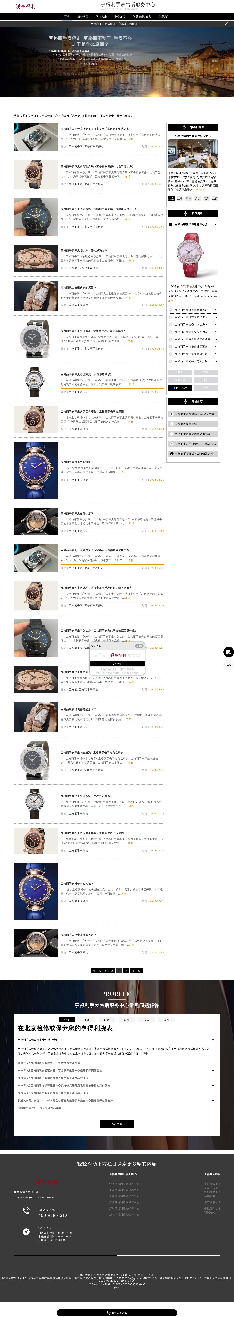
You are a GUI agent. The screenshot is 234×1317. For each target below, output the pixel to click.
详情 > (200, 189)
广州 (188, 198)
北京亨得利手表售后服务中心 (193, 136)
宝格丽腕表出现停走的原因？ (78, 287)
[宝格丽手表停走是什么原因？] (36, 534)
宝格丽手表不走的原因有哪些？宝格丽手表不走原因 (92, 411)
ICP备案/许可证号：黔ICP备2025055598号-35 (117, 1284)
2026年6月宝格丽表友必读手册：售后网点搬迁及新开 (50, 1063)
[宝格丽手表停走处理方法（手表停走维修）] (36, 396)
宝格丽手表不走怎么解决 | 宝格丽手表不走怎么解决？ (93, 331)
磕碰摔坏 (210, 1196)
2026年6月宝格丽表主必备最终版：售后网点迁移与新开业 (53, 1093)
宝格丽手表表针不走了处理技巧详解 (39, 1108)
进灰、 (208, 1187)
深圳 (197, 198)
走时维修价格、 (214, 1183)
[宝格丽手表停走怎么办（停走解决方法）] (36, 270)
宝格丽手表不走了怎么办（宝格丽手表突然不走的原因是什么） (99, 209)
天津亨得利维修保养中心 (124, 1196)
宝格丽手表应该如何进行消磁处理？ (197, 354)
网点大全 (101, 16)
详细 (130, 139)
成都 (215, 198)
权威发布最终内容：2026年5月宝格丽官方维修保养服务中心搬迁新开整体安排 (65, 1100)
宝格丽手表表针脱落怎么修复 (193, 339)
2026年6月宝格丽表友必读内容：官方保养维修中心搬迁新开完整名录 (60, 1070)
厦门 (206, 380)
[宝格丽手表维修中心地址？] (36, 497)
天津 (206, 198)
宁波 (206, 372)
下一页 (136, 971)
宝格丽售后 (180, 388)
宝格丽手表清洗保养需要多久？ (194, 346)
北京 (171, 198)
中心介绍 (119, 16)
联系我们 (164, 16)
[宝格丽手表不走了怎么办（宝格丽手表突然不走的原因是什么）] (36, 234)
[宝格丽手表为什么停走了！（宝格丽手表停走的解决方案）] (36, 149)
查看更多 (117, 1124)
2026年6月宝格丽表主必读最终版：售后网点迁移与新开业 (53, 1078)
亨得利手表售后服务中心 (128, 4)
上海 (180, 198)
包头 (180, 372)
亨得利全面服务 (213, 1174)
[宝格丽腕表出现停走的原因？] (36, 309)
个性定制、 (211, 1208)
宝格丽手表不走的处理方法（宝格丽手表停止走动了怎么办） (98, 166)
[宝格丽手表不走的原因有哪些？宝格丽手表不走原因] (36, 431)
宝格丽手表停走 (94, 146)
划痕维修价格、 (214, 1192)
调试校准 (210, 1212)
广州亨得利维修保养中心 (124, 1202)
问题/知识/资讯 (142, 16)
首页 (67, 16)
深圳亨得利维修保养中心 (124, 1208)
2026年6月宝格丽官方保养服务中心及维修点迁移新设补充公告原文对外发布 (64, 1085)
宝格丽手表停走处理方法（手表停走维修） (87, 374)
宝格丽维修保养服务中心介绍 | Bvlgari (199, 224)
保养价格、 (211, 1202)
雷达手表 (180, 380)
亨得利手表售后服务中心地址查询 (38, 1039)
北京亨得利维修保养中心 (124, 1184)
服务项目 (82, 16)
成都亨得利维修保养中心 (124, 1214)
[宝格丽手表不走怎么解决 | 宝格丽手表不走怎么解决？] (36, 357)
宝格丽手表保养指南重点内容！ (194, 310)
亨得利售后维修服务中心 (109, 1275)
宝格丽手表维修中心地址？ (77, 462)
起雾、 (217, 1187)
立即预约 (117, 663)
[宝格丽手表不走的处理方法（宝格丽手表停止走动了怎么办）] (36, 188)
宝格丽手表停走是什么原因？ (78, 513)
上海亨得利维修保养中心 (124, 1190)
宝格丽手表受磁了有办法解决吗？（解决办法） (203, 361)
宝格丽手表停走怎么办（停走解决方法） (85, 250)
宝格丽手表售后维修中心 (43, 115)
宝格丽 (73, 268)
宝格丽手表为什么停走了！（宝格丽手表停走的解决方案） (96, 128)
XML (117, 1288)
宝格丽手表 (76, 146)
